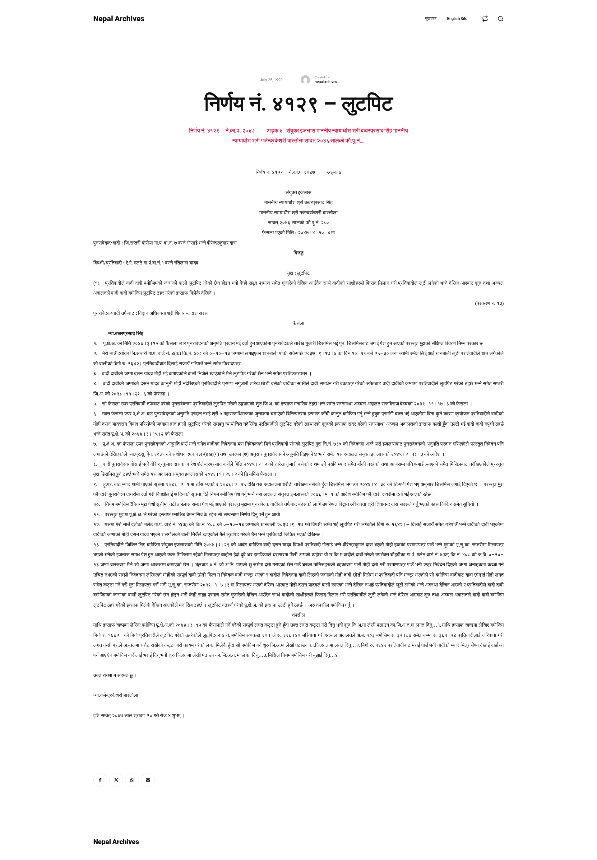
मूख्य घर (431, 18)
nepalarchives (326, 82)
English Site (457, 18)
